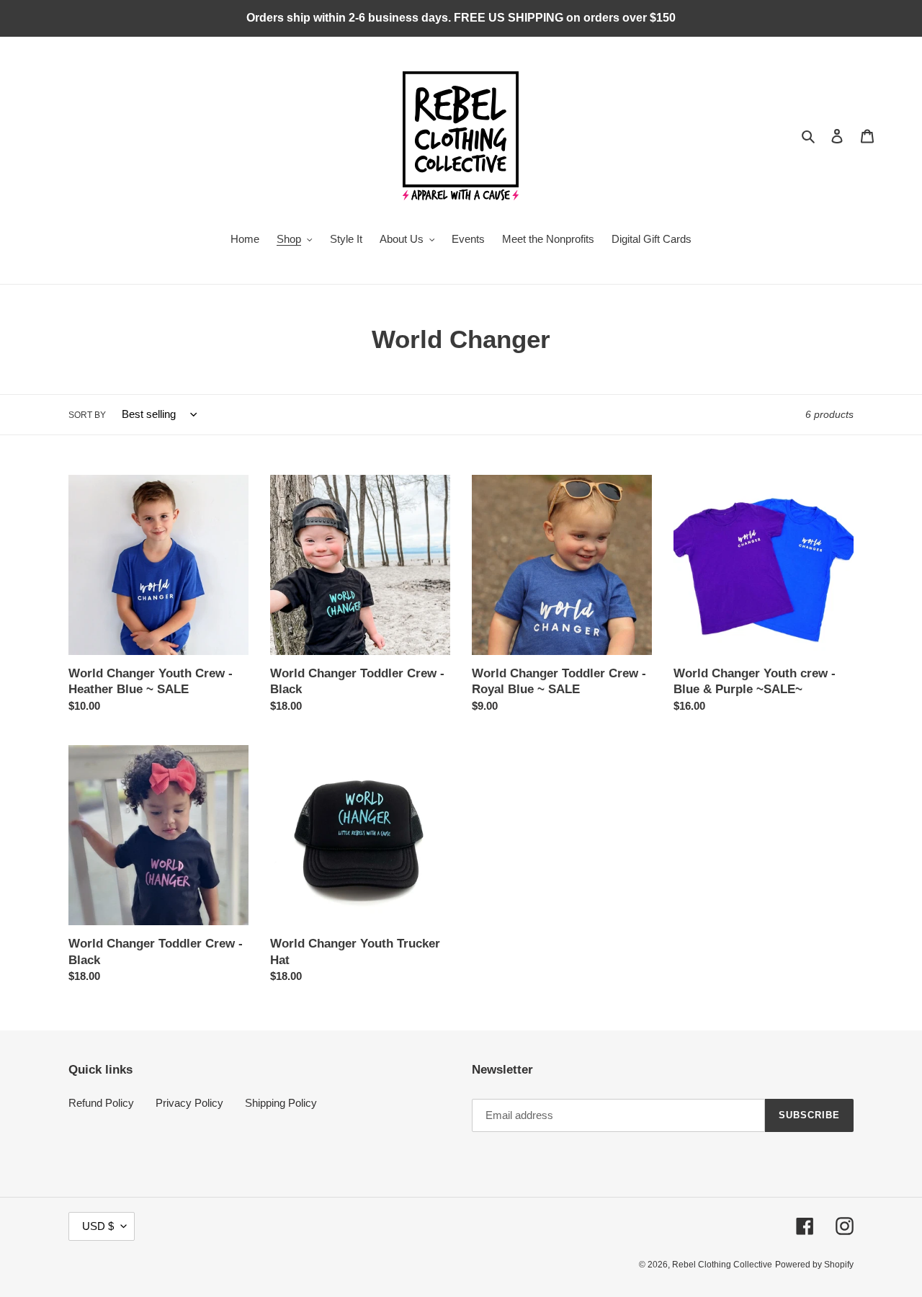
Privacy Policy (189, 1103)
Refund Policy (101, 1103)
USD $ (98, 1226)
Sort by (87, 415)
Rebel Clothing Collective (722, 1265)
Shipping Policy (281, 1103)
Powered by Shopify (814, 1265)
